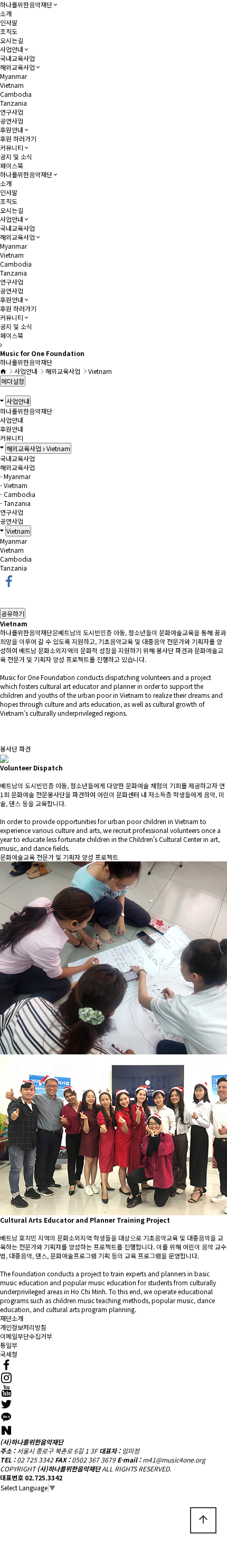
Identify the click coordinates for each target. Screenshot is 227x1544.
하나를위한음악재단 (26, 4)
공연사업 (11, 120)
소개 (6, 13)
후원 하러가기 (18, 138)
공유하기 (12, 613)
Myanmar (13, 76)
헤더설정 (12, 381)
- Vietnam (13, 485)
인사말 (8, 22)
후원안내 (11, 129)
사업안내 (11, 49)
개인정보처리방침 (23, 1327)
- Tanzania (15, 503)
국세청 (8, 1353)
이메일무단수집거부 (26, 1336)
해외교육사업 (17, 67)
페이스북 (11, 165)
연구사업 (11, 111)
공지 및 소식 (16, 156)
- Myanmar (15, 476)
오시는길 (11, 40)
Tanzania (13, 102)
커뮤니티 (11, 147)
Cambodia (16, 93)
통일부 (8, 1344)
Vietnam (12, 84)
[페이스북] (9, 579)
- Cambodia (17, 494)
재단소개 (11, 1318)
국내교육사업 (17, 58)
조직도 (8, 31)
